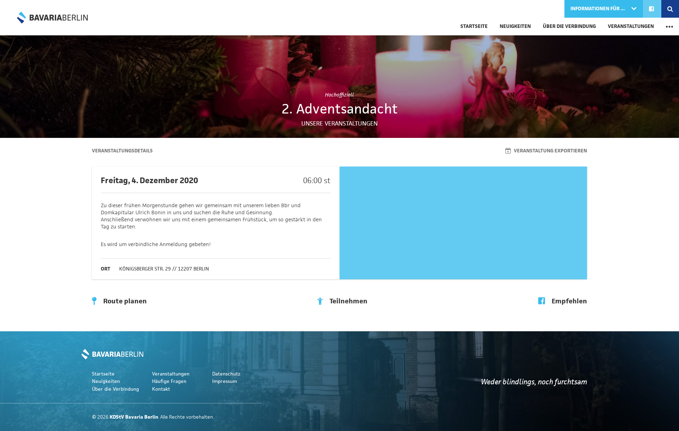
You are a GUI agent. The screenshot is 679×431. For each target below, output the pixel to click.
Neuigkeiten (515, 26)
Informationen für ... (598, 9)
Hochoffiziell (339, 95)
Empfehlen (568, 301)
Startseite (474, 26)
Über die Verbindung (569, 26)
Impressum (224, 381)
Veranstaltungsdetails (122, 151)
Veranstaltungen (631, 26)
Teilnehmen (347, 301)
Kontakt (161, 389)
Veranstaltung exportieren (550, 151)
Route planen (124, 301)
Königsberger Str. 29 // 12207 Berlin (164, 269)
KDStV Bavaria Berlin (52, 17)
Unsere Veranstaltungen (339, 123)
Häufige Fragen (169, 381)
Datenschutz (226, 374)
